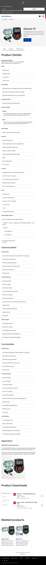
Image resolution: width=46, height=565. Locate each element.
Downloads (11, 49)
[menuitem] (6, 16)
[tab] (6, 493)
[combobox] (12, 9)
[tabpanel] (28, 501)
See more (25, 36)
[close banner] (23, 2)
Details (4, 49)
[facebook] (2, 560)
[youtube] (4, 560)
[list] (23, 535)
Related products (19, 49)
